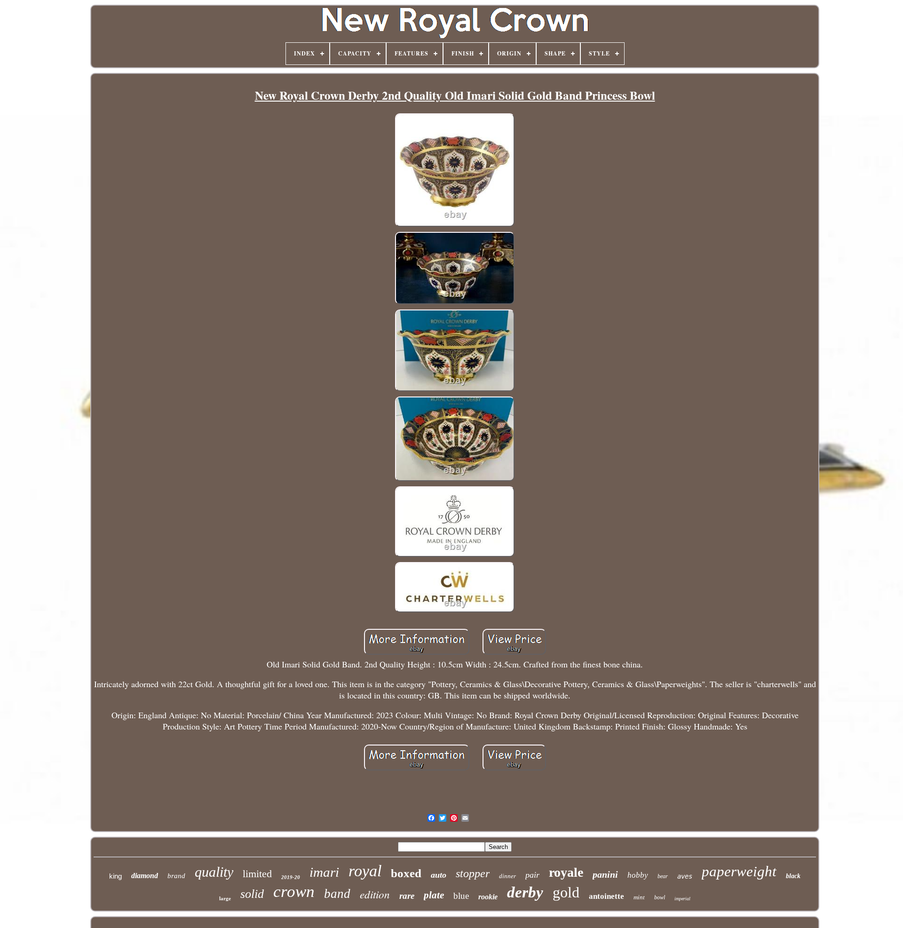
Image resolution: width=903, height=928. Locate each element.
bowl (659, 897)
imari (324, 872)
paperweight (739, 871)
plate (434, 895)
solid (252, 894)
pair (532, 875)
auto (438, 875)
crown (294, 891)
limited (257, 874)
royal (365, 871)
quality (214, 872)
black (793, 876)
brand (176, 876)
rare (406, 896)
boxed (406, 873)
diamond (144, 876)
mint (639, 897)
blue (461, 896)
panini (605, 874)
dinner (507, 876)
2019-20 (290, 877)
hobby (637, 875)
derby (525, 892)
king (115, 876)
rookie (488, 897)
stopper (473, 873)
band (337, 894)
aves (684, 876)
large (225, 898)
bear (662, 876)
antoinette (606, 896)
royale (566, 872)
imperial (682, 898)
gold (566, 892)
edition (375, 894)
